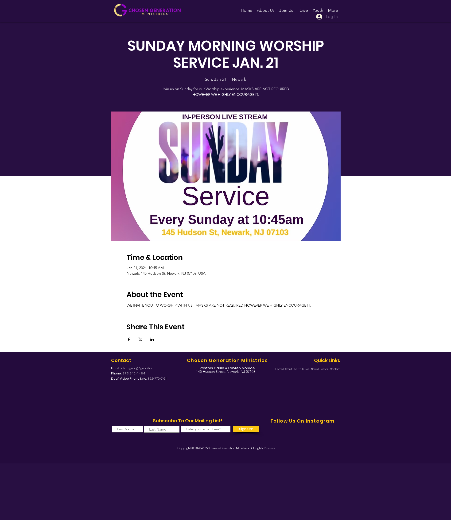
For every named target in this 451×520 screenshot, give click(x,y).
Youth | (298, 369)
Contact (335, 369)
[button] (287, 8)
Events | (325, 369)
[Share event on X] (140, 339)
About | (289, 369)
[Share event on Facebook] (129, 339)
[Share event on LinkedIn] (152, 339)
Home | (280, 369)
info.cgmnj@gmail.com (138, 368)
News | (315, 369)
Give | (307, 369)
